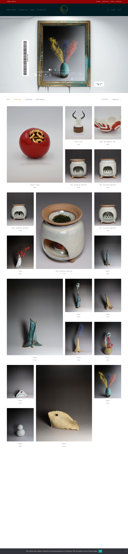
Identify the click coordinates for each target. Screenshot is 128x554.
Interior (17, 99)
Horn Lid (78, 142)
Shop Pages (11, 10)
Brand (98, 1)
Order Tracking (116, 1)
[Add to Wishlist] (60, 108)
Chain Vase (35, 185)
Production (41, 10)
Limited (28, 99)
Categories (23, 10)
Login (113, 10)
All (8, 99)
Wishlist (105, 1)
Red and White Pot (108, 142)
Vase (20, 271)
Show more (34, 187)
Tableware (40, 99)
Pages (32, 10)
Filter (105, 99)
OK (100, 551)
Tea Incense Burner (78, 185)
